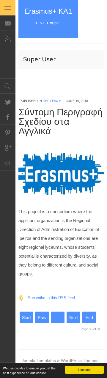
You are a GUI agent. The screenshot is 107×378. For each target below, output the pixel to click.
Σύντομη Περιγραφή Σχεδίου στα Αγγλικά (60, 122)
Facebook (7, 117)
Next (73, 317)
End (89, 317)
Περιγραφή (52, 101)
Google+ (7, 147)
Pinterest (7, 132)
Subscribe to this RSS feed (51, 298)
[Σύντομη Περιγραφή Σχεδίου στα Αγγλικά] (61, 174)
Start (26, 317)
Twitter (7, 101)
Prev (42, 317)
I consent (84, 369)
